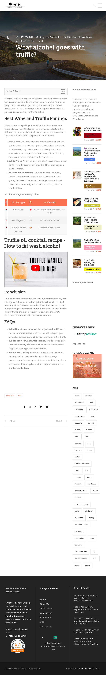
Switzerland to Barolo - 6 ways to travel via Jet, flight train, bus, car (86, 621)
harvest (78, 450)
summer (78, 545)
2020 (77, 396)
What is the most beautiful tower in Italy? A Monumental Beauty (86, 598)
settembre (79, 538)
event (77, 430)
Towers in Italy (81, 552)
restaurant (79, 531)
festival (78, 443)
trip (94, 552)
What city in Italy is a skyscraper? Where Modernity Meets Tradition (86, 641)
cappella (78, 423)
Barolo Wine (80, 416)
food (89, 443)
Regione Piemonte (50, 37)
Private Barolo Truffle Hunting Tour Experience (91, 219)
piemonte (79, 518)
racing (91, 518)
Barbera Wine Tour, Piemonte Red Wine (92, 129)
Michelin (78, 484)
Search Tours (46, 613)
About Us (44, 604)
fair (33, 41)
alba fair (24, 41)
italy (77, 470)
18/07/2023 (26, 37)
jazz (86, 470)
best (92, 416)
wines (87, 565)
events (89, 430)
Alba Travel (79, 403)
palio (77, 511)
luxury (89, 477)
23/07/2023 (84, 370)
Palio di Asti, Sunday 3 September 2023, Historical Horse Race (86, 609)
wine (77, 565)
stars (92, 538)
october (78, 497)
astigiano (79, 409)
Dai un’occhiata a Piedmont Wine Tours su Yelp (53, 646)
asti (91, 403)
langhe (78, 477)
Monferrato (92, 484)
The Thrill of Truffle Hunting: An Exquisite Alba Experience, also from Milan (92, 176)
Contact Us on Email (16, 635)
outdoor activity (81, 504)
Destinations (46, 608)
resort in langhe (81, 525)
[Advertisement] (87, 304)
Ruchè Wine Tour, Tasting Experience (92, 241)
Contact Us (45, 626)
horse (90, 450)
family (86, 436)
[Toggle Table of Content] (62, 91)
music (95, 491)
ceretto (91, 423)
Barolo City (93, 409)
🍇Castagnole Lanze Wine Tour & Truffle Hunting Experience (92, 152)
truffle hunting (81, 558)
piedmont (89, 511)
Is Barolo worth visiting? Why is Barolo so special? (86, 362)
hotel (77, 457)
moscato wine (81, 491)
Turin (95, 558)
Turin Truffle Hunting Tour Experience (90, 262)
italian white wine (82, 463)
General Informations (79, 37)
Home (43, 599)
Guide (43, 621)
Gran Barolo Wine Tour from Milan (91, 200)
